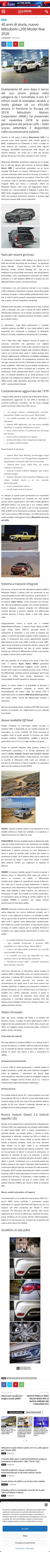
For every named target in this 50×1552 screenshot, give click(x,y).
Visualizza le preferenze (25, 1543)
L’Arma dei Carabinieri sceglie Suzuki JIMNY (12, 1397)
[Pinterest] (15, 44)
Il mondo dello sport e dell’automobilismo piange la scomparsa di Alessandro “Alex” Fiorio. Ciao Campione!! (25, 1432)
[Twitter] (9, 44)
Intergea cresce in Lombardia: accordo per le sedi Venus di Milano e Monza (22, 1491)
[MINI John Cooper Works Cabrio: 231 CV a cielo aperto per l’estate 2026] (8, 1421)
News (9, 17)
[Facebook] (3, 44)
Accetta (25, 1529)
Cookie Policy (20, 1548)
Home (3, 17)
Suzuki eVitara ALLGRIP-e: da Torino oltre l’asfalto (23, 1481)
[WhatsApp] (21, 44)
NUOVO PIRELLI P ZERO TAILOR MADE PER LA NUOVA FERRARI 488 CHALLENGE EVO (38, 1400)
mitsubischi (25, 1378)
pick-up (33, 1378)
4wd (9, 1378)
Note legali (30, 1548)
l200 (18, 1378)
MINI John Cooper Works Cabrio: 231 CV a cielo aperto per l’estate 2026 (8, 1431)
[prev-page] (23, 1441)
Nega (25, 1536)
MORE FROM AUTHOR (33, 1412)
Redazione (7, 38)
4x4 (14, 1378)
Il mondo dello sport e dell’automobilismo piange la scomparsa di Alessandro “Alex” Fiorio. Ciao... (24, 1460)
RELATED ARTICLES (15, 1412)
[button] (46, 1504)
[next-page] (26, 1441)
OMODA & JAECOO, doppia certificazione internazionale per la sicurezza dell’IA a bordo (41, 1432)
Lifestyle (4, 1484)
